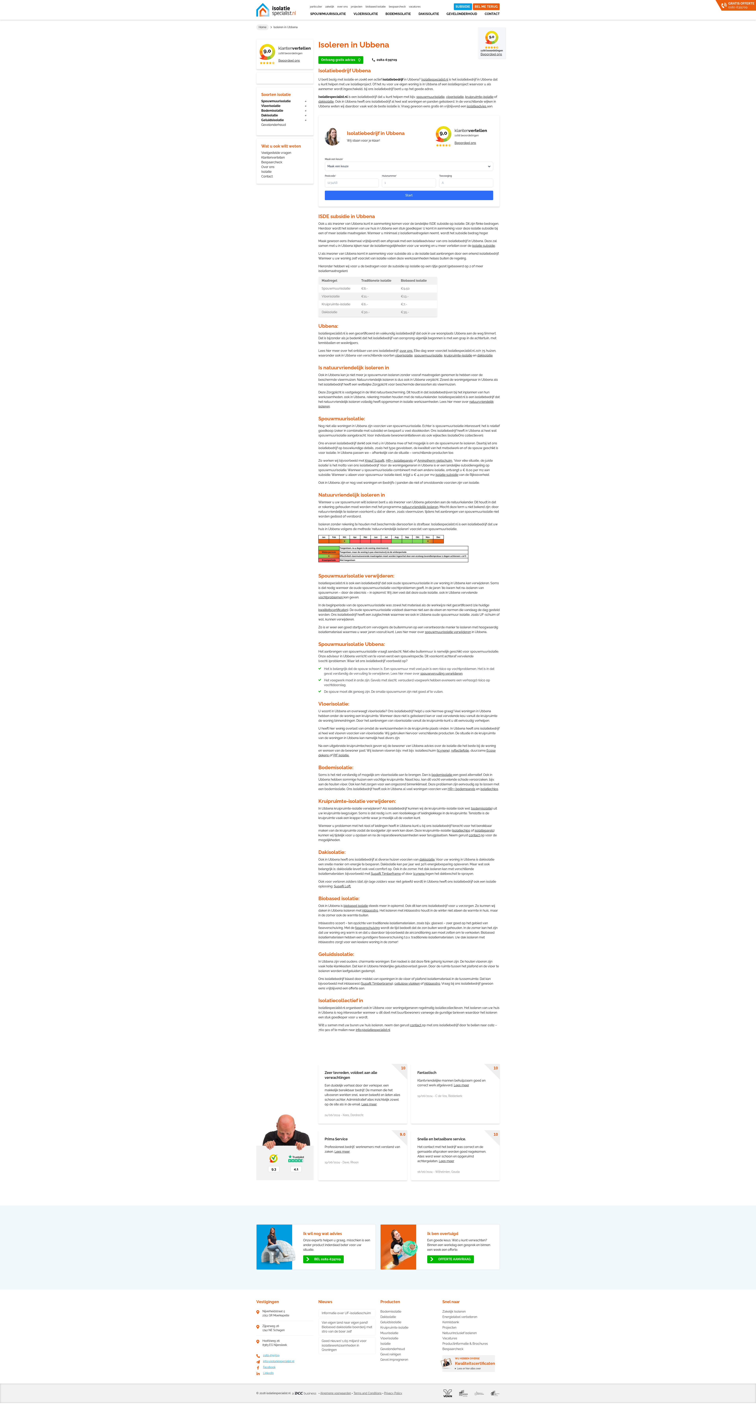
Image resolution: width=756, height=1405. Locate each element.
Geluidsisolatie (272, 120)
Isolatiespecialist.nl (434, 79)
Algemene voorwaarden (335, 1393)
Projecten (356, 6)
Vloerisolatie (366, 14)
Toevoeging (445, 176)
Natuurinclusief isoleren (459, 1333)
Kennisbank (450, 1322)
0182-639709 (387, 60)
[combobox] (409, 166)
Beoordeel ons (289, 60)
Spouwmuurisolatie (328, 14)
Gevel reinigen (390, 1354)
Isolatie (266, 172)
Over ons (342, 6)
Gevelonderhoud (462, 14)
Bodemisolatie (398, 14)
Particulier (316, 6)
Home (262, 27)
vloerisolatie (455, 97)
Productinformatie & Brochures (465, 1344)
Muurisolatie (389, 1333)
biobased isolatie (356, 906)
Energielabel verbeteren (459, 1317)
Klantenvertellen (273, 157)
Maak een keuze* (334, 159)
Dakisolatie (429, 14)
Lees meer (369, 1104)
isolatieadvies (477, 106)
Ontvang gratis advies (338, 60)
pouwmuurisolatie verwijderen (448, 632)
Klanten (294, 48)
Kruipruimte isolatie (394, 1327)
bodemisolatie (442, 775)
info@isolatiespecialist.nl (373, 1030)
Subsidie (463, 6)
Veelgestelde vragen (276, 153)
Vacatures (415, 6)
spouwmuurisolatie (430, 97)
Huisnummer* (389, 176)
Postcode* (330, 176)
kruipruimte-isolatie (479, 97)
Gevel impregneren (394, 1359)
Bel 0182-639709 (327, 1259)
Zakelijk (329, 6)
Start (409, 195)
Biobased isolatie (376, 6)
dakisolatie (326, 101)
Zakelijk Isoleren (454, 1311)
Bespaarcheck (397, 6)
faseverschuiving (367, 928)
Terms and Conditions (368, 1393)
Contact (492, 14)
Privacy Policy (393, 1393)
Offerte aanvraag (454, 1259)
